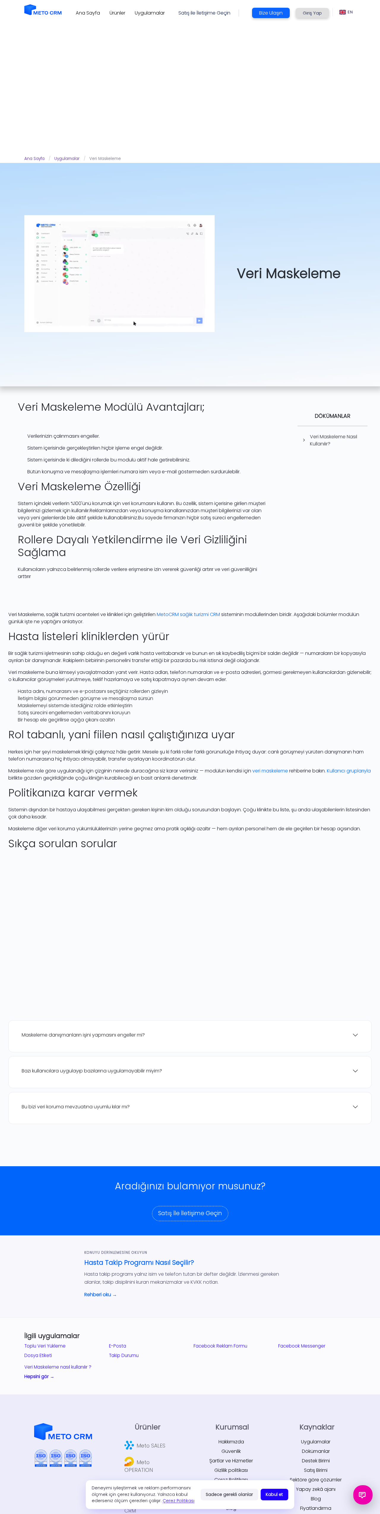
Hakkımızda (231, 1441)
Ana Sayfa (34, 158)
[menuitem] (88, 13)
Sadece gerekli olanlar (229, 1494)
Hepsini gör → (39, 1376)
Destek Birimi (316, 1460)
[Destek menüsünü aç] (363, 1495)
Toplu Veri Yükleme (45, 1346)
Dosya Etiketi (38, 1355)
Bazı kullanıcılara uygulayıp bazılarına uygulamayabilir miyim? (92, 1070)
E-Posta (117, 1346)
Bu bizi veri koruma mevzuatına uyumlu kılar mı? (76, 1106)
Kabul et (274, 1494)
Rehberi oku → (100, 1294)
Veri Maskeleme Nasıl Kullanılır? (333, 440)
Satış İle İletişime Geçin (190, 1213)
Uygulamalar (67, 158)
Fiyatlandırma (315, 1508)
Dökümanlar (316, 1451)
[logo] (42, 10)
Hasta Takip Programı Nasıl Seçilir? (139, 1262)
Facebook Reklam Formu (220, 1346)
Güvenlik (231, 1451)
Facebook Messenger (301, 1346)
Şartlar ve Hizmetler (231, 1460)
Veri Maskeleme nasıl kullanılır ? (57, 1367)
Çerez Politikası (178, 1501)
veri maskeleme (270, 770)
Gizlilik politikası (231, 1470)
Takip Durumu (124, 1355)
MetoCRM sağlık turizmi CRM (188, 614)
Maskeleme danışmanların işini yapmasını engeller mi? (83, 1034)
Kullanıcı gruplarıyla (349, 770)
